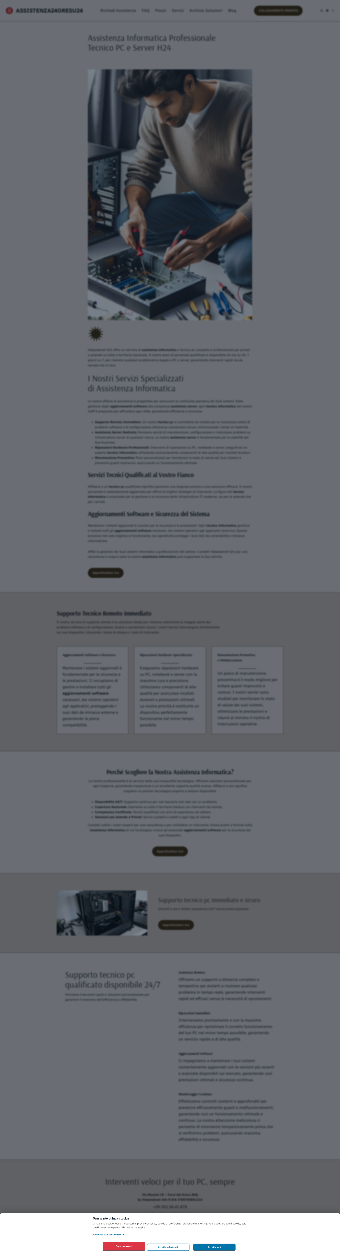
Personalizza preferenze (108, 1234)
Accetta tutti (214, 1247)
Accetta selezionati (168, 1247)
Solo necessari (124, 1246)
